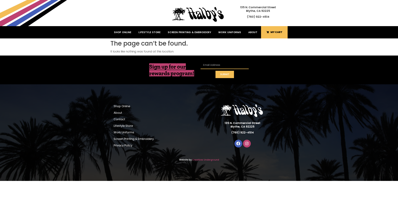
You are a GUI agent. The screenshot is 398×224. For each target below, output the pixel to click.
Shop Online (122, 32)
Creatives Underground (205, 159)
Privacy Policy (123, 145)
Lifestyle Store (150, 32)
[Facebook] (238, 143)
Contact (119, 119)
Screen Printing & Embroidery (189, 32)
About (252, 32)
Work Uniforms (229, 32)
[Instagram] (247, 143)
